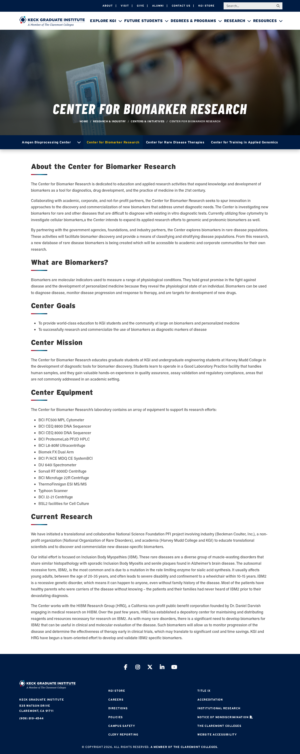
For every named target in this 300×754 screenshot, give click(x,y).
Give (140, 5)
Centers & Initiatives (148, 121)
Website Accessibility (217, 734)
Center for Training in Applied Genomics (244, 142)
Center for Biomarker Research (113, 142)
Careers (115, 699)
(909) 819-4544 (31, 718)
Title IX (203, 690)
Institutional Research (218, 708)
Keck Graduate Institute (41, 699)
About (107, 5)
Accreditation (210, 699)
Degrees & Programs (193, 21)
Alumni (158, 5)
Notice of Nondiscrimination (222, 717)
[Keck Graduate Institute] (52, 21)
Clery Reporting (123, 734)
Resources (265, 21)
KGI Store (206, 5)
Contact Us (181, 5)
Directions (118, 708)
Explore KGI (103, 21)
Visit (125, 5)
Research (234, 21)
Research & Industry (109, 121)
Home (84, 121)
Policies (115, 717)
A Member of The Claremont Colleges (184, 746)
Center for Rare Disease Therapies (175, 142)
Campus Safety (121, 725)
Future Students (143, 21)
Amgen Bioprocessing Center (46, 142)
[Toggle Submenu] (78, 142)
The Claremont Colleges (219, 725)
